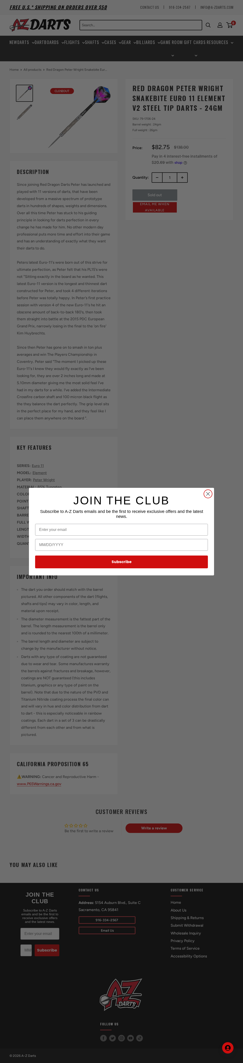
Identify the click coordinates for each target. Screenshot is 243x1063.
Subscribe (121, 562)
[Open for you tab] (228, 1048)
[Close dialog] (208, 494)
